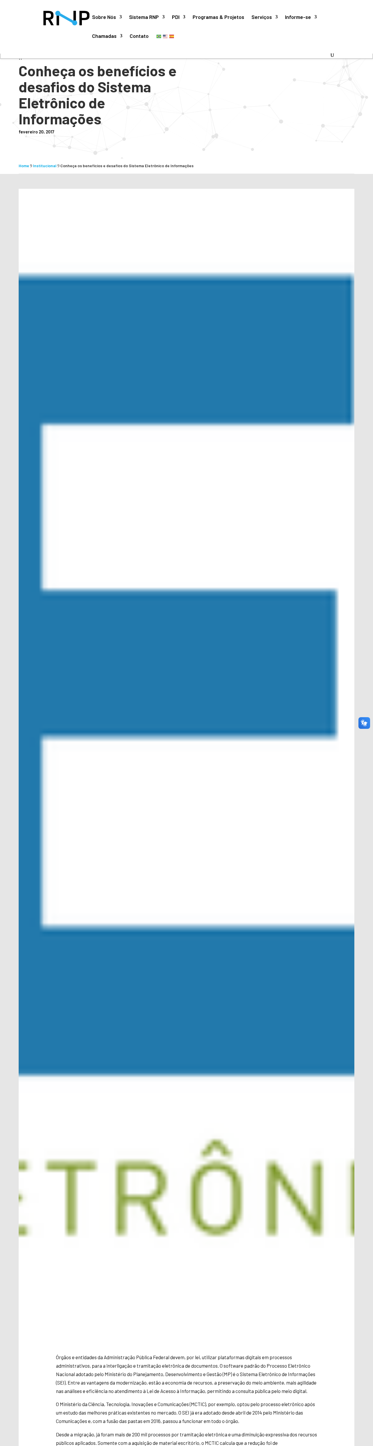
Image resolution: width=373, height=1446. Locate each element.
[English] (165, 36)
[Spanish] (172, 36)
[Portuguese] (159, 36)
